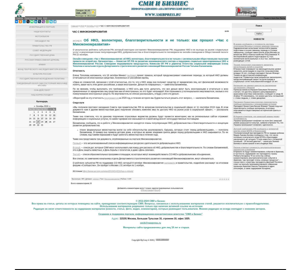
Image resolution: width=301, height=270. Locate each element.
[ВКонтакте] (16, 21)
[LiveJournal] (39, 21)
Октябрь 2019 (42, 106)
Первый (77, 143)
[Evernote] (31, 21)
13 (54, 115)
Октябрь (90, 26)
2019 (82, 26)
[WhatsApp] (47, 21)
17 (42, 119)
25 (46, 122)
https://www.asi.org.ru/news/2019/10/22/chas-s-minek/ (108, 171)
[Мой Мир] (24, 21)
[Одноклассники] (20, 21)
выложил (132, 75)
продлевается (111, 98)
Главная (74, 26)
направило (170, 163)
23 (38, 122)
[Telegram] (54, 21)
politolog (96, 179)
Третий (76, 154)
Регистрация (147, 190)
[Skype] (51, 21)
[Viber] (43, 21)
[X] (28, 21)
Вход (157, 190)
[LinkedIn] (35, 21)
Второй (77, 147)
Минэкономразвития (111, 179)
